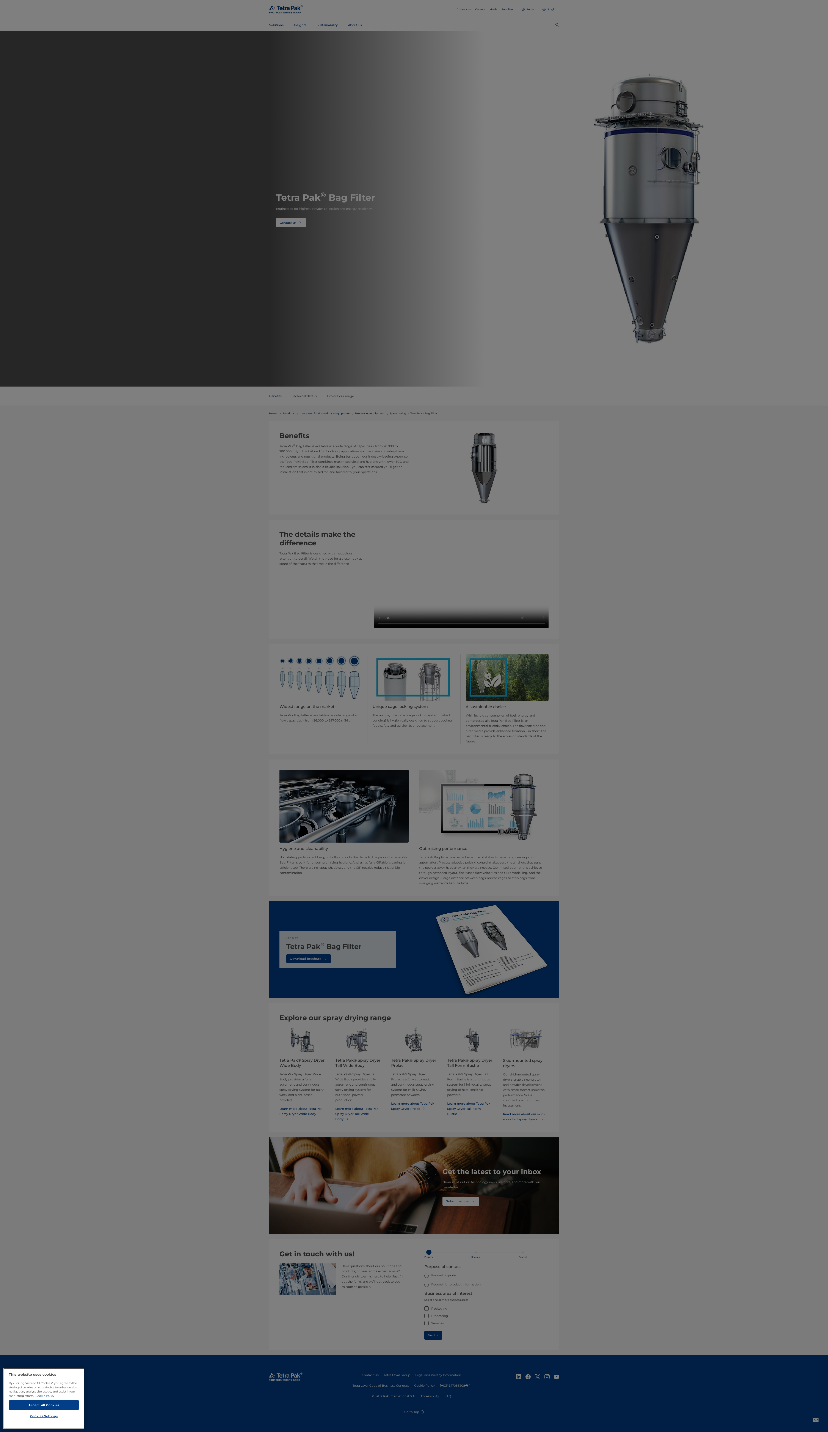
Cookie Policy (45, 1395)
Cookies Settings (44, 1416)
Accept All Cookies (43, 1405)
